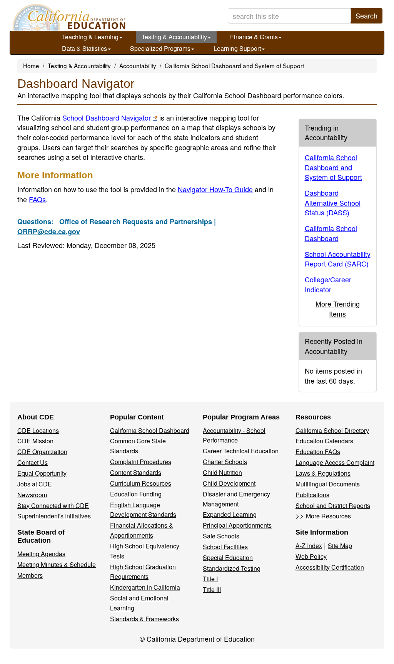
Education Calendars (324, 440)
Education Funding (136, 494)
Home (31, 65)
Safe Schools (221, 536)
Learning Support (237, 48)
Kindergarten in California (145, 587)
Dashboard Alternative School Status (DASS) (333, 202)
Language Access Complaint (335, 462)
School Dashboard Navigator (106, 117)
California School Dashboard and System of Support (234, 65)
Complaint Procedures (140, 461)
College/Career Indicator (328, 284)
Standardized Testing (231, 568)
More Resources (328, 515)
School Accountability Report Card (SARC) (338, 259)
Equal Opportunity (42, 473)
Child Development (229, 483)
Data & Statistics (84, 48)
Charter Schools (225, 461)
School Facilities (225, 546)
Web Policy (311, 556)
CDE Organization (42, 451)
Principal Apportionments (237, 525)
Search (366, 15)
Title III (212, 589)
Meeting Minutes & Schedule (56, 564)
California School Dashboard (331, 233)
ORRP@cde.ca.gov (48, 231)
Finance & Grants (254, 36)
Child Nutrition (222, 472)
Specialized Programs (160, 48)
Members (30, 575)
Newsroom (32, 494)
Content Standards (135, 472)
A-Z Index (309, 545)
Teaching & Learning (90, 36)
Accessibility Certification (330, 567)
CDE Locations (38, 430)
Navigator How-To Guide (215, 189)
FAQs (37, 199)
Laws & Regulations (323, 473)
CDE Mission (35, 440)
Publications (312, 494)
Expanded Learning (230, 514)
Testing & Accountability (174, 36)
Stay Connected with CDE (53, 505)
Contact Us (32, 462)
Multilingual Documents (328, 484)
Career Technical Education (241, 450)
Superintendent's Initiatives (54, 515)
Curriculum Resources (140, 483)
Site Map (340, 545)
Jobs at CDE (34, 484)
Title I (210, 578)
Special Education (228, 557)
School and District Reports (333, 505)
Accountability (137, 65)
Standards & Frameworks (144, 618)
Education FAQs (318, 451)
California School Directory (332, 430)
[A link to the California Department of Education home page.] (68, 17)
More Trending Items (338, 308)
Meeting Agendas (41, 553)
